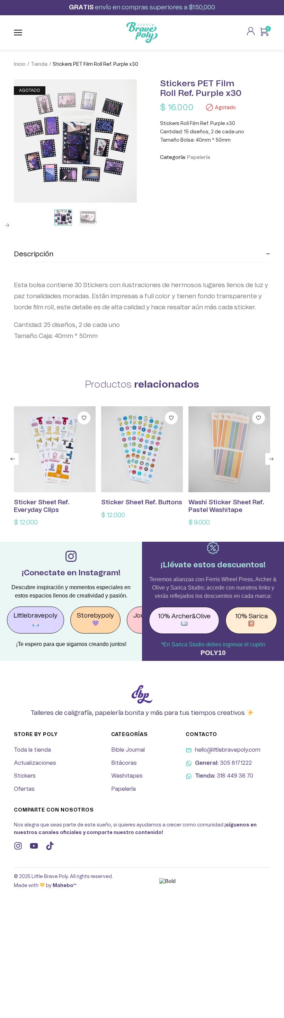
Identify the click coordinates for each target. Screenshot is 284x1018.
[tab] (142, 254)
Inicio (20, 64)
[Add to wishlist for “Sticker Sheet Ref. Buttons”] (171, 417)
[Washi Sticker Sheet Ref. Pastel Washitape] (229, 449)
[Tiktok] (50, 846)
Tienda (39, 64)
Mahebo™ (64, 885)
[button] (13, 459)
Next (7, 225)
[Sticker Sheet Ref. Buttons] (142, 449)
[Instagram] (18, 846)
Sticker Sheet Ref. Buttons (141, 502)
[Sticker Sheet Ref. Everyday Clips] (55, 449)
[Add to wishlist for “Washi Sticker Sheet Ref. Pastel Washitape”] (258, 417)
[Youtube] (34, 846)
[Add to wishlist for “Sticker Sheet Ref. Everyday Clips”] (84, 417)
